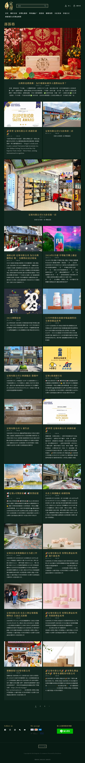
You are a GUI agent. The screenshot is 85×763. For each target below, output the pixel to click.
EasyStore (58, 753)
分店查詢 (58, 13)
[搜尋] (45, 5)
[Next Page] (49, 706)
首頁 (6, 13)
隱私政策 (42, 759)
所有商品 (32, 13)
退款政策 (48, 759)
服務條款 (37, 759)
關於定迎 (13, 13)
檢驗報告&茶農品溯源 (13, 17)
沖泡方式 (66, 13)
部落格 (41, 13)
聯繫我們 (49, 13)
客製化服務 (23, 13)
